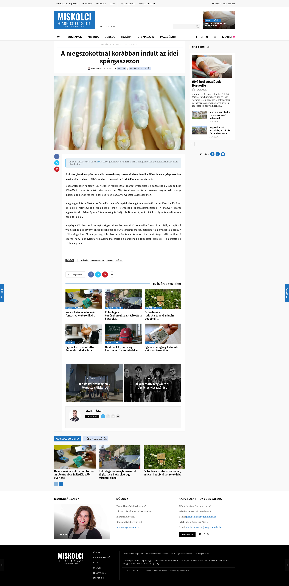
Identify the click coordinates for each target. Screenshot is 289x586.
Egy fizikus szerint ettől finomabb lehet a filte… (80, 349)
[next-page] (61, 484)
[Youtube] (206, 37)
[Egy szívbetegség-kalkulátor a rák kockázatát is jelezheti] (163, 334)
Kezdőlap (105, 44)
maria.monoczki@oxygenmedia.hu (203, 527)
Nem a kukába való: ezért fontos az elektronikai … (81, 314)
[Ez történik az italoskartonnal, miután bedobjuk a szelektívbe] (163, 299)
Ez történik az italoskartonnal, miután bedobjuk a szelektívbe (162, 473)
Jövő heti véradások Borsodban (215, 24)
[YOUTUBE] (200, 534)
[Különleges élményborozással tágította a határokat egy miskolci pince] (123, 299)
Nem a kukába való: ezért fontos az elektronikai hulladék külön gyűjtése (74, 475)
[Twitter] (98, 274)
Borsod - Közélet (213, 20)
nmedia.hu (134, 527)
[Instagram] (201, 37)
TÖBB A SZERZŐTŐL (96, 438)
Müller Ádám (94, 411)
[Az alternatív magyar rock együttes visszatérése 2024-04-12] (287, 565)
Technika (70, 343)
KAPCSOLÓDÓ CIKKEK (67, 438)
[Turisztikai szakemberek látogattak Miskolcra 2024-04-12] (2, 565)
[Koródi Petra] (82, 521)
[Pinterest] (105, 274)
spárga (119, 260)
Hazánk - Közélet (74, 308)
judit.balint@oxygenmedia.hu (201, 517)
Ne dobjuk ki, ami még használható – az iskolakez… (122, 349)
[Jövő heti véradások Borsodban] (212, 66)
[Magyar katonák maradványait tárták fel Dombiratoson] (199, 130)
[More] (112, 274)
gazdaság (83, 260)
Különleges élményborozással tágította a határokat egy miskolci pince (117, 475)
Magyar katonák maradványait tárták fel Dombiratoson (220, 130)
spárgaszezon (97, 260)
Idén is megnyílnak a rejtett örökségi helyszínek (220, 115)
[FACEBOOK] (204, 534)
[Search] (197, 26)
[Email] (103, 416)
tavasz (110, 260)
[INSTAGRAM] (208, 534)
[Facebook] (196, 37)
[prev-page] (56, 484)
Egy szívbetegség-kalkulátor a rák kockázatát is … (162, 349)
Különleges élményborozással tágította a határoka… (123, 315)
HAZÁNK (115, 44)
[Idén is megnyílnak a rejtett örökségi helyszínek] (199, 115)
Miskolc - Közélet (114, 308)
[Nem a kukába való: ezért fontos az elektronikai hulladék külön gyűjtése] (83, 299)
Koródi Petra (64, 534)
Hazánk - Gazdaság (140, 68)
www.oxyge (123, 527)
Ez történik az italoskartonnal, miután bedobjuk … (159, 315)
